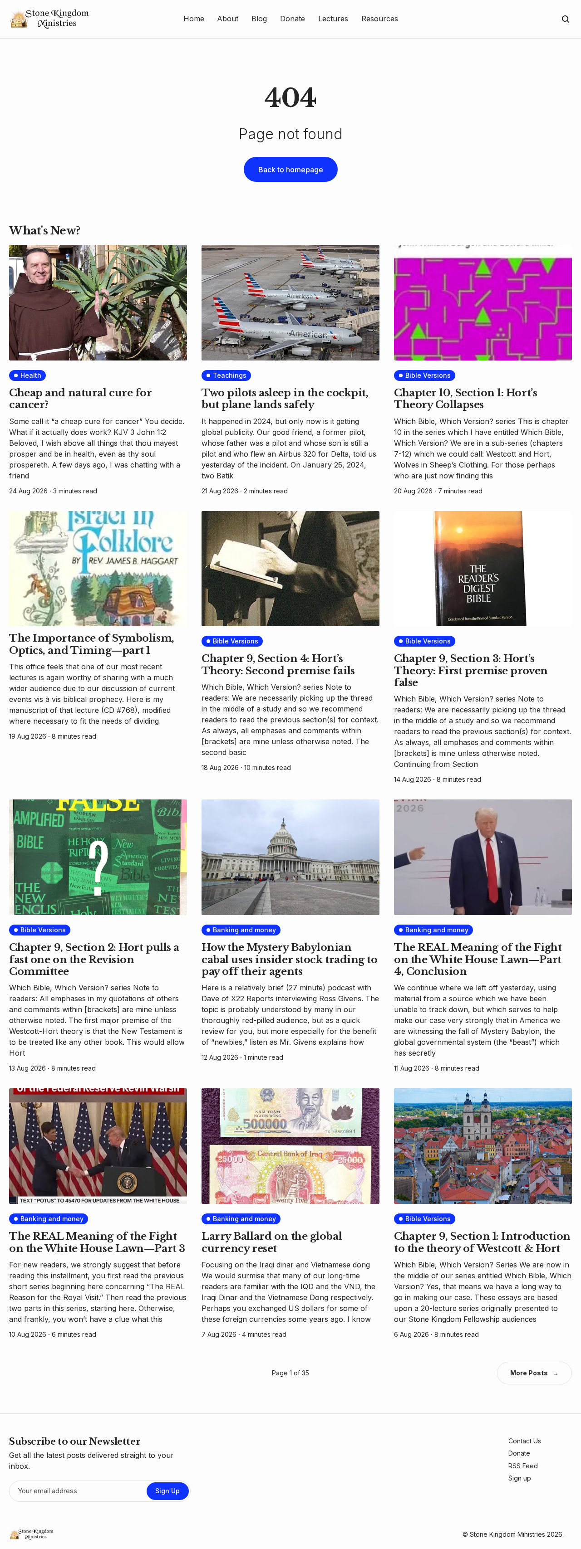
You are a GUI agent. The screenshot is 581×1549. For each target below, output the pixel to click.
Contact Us (524, 1441)
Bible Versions (428, 375)
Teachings (229, 375)
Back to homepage (290, 169)
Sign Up (167, 1491)
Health (30, 375)
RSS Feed (523, 1466)
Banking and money (244, 930)
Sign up (519, 1478)
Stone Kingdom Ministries (507, 1534)
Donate (519, 1453)
